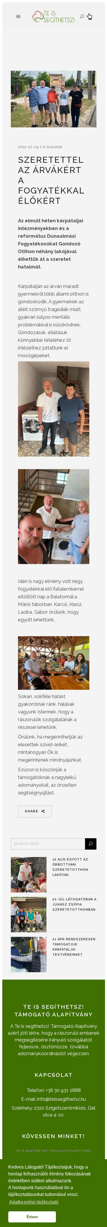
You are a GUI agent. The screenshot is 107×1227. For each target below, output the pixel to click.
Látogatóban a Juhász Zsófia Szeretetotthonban (74, 904)
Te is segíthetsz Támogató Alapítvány (54, 1150)
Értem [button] (32, 1216)
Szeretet (54, 147)
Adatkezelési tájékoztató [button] (33, 1202)
